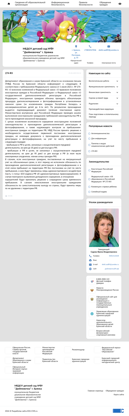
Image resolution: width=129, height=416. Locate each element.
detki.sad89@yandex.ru (110, 265)
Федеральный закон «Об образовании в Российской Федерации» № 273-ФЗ (103, 179)
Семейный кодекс (99, 192)
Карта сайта (119, 395)
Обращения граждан (105, 3)
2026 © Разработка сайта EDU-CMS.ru (21, 411)
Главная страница (95, 391)
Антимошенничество (100, 134)
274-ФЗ (9, 73)
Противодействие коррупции (101, 109)
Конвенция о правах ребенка (104, 187)
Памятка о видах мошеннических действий (102, 145)
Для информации (98, 139)
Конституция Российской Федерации (102, 170)
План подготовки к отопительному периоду (103, 115)
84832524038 (114, 256)
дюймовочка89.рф (112, 269)
